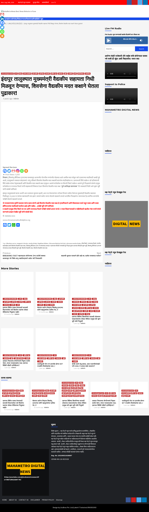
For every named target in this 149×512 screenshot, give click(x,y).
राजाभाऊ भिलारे (92, 243)
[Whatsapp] (22, 171)
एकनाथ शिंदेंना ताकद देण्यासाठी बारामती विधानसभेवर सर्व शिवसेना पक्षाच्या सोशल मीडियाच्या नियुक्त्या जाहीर (15, 309)
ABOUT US (13, 500)
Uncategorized (7, 73)
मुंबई (66, 73)
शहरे (8, 19)
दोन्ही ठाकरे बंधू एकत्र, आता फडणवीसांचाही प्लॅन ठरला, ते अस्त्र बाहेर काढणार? (86, 365)
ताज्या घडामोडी (27, 73)
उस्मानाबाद (75, 302)
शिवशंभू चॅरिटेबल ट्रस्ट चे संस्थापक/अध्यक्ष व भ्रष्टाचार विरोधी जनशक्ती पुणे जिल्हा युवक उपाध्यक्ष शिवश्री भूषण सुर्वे (56, 246)
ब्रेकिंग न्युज (54, 73)
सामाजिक (26, 19)
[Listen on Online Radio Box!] (145, 40)
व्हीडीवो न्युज (39, 19)
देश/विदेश (17, 19)
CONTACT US (23, 500)
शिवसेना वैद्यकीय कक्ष (27, 248)
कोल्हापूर (95, 302)
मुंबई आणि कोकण (77, 311)
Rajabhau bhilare (43, 243)
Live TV (53, 2)
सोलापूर (87, 314)
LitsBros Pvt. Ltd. (66, 507)
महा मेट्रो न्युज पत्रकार (24, 2)
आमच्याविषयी (45, 2)
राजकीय (12, 19)
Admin (16, 98)
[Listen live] (108, 40)
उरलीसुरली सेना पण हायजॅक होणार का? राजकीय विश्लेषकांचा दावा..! (50, 365)
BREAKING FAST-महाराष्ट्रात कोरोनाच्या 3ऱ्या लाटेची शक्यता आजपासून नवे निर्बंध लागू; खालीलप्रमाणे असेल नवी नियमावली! (24, 255)
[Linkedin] (2, 18)
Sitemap (59, 500)
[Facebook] (5, 171)
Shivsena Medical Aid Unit (57, 243)
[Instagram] (18, 171)
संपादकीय (32, 19)
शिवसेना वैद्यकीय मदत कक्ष (40, 248)
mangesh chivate (22, 243)
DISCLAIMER (35, 500)
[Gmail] (13, 171)
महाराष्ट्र (61, 73)
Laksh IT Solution (80, 507)
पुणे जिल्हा (41, 73)
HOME (4, 500)
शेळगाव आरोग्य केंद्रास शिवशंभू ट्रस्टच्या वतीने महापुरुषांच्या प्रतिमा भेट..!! (50, 308)
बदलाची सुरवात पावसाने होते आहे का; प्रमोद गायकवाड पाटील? (81, 254)
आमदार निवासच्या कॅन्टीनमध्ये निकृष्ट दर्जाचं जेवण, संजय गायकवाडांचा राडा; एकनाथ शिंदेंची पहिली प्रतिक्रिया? (16, 363)
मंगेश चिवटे (84, 243)
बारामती (47, 73)
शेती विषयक (81, 73)
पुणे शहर (47, 302)
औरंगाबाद (83, 302)
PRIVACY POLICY (48, 500)
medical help (33, 243)
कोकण (89, 302)
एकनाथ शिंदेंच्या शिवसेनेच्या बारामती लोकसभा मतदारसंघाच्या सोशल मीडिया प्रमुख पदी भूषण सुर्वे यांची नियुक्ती (86, 319)
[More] (26, 171)
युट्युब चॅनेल (36, 2)
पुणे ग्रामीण (35, 73)
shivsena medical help (73, 243)
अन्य (21, 19)
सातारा (74, 314)
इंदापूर (20, 73)
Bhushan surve (11, 243)
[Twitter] (9, 171)
